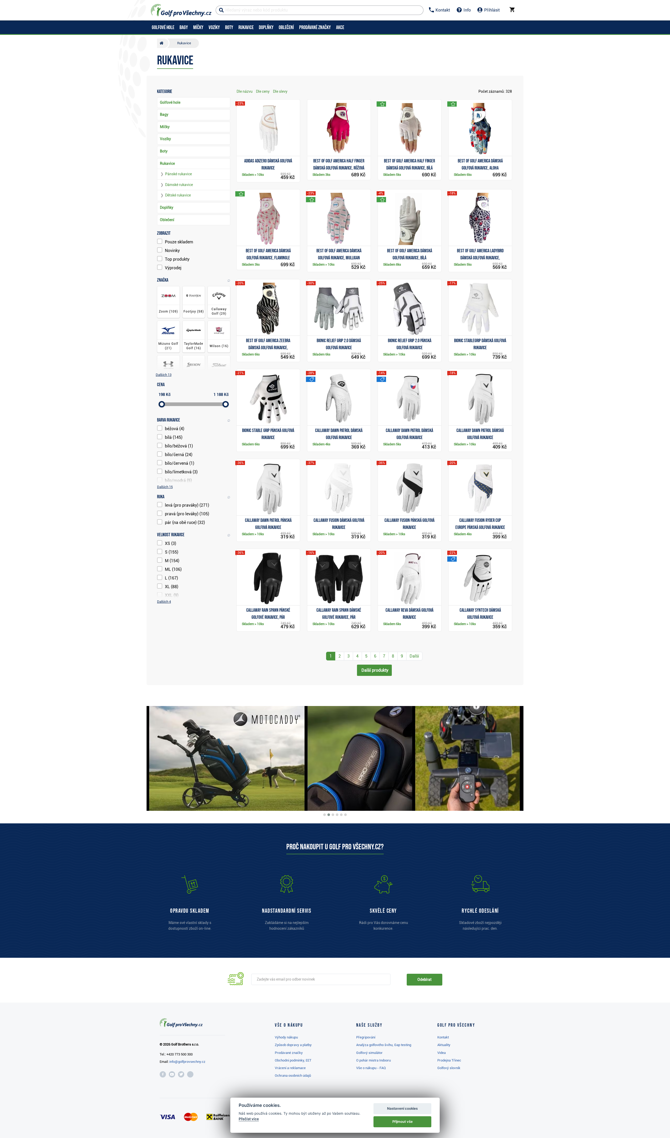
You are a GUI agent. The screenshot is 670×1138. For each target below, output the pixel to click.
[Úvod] (163, 43)
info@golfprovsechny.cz (187, 1062)
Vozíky (165, 139)
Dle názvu (245, 91)
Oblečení (167, 220)
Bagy (164, 114)
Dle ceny (263, 91)
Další (414, 656)
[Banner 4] (337, 814)
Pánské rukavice (178, 174)
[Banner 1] (324, 814)
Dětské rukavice (178, 195)
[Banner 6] (345, 814)
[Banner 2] (328, 814)
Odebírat (424, 979)
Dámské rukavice (179, 185)
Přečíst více (249, 1119)
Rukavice (167, 163)
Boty (164, 151)
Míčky (165, 127)
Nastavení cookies (402, 1108)
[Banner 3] (333, 814)
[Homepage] (181, 10)
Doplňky (166, 207)
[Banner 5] (341, 814)
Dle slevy (280, 91)
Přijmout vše (402, 1121)
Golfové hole (170, 102)
